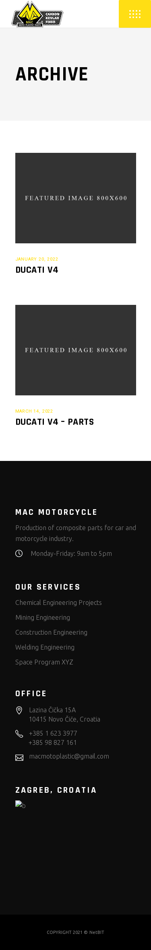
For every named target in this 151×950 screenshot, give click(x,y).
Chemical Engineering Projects (58, 602)
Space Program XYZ (44, 662)
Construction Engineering (51, 632)
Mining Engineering (42, 617)
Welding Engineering (44, 647)
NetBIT (96, 932)
